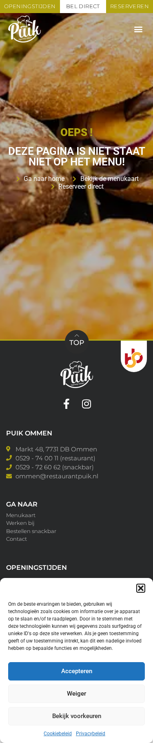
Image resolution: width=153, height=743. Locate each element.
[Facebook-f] (67, 404)
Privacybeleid (90, 733)
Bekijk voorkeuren (76, 716)
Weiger (76, 693)
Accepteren (76, 671)
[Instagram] (87, 404)
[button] (141, 588)
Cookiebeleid (58, 733)
